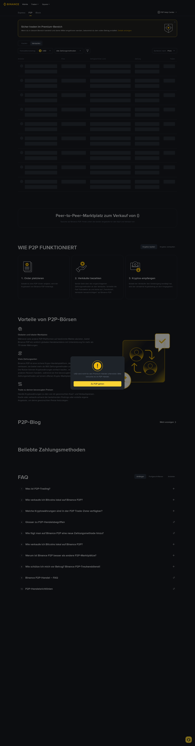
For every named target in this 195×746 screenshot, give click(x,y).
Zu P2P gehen (97, 383)
